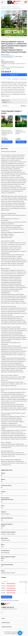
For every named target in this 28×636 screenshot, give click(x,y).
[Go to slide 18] (19, 37)
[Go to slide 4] (5, 37)
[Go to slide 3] (4, 37)
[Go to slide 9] (10, 37)
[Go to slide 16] (17, 37)
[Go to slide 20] (21, 37)
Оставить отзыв (6, 597)
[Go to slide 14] (15, 37)
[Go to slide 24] (25, 37)
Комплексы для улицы (13, 6)
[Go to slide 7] (8, 37)
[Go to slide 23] (24, 37)
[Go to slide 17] (18, 37)
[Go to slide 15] (16, 37)
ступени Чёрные (18, 56)
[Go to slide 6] (7, 37)
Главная (3, 6)
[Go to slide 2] (3, 37)
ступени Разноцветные (7, 56)
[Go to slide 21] (22, 37)
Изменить (9, 102)
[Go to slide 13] (14, 37)
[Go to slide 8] (9, 37)
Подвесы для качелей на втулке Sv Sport (21, 132)
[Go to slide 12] (13, 37)
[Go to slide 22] (23, 37)
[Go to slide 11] (12, 37)
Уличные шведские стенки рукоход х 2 (11, 8)
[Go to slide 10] (11, 37)
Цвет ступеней (5, 54)
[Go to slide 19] (20, 37)
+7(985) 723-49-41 (7, 607)
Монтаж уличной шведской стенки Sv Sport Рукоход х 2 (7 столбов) (7, 132)
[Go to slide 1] (2, 37)
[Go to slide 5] (6, 37)
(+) (13, 64)
